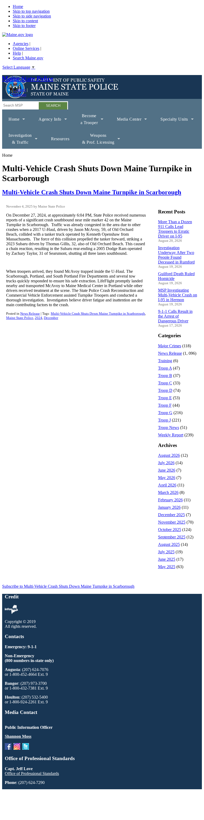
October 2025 (169, 529)
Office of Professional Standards (32, 773)
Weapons (95, 141)
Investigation (17, 141)
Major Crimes (169, 346)
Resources (60, 139)
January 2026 (169, 507)
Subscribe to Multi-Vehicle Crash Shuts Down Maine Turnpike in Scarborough (68, 586)
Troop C (165, 383)
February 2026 (170, 500)
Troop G (165, 412)
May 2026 (166, 477)
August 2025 (169, 544)
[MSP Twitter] (25, 748)
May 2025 (166, 566)
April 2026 (167, 485)
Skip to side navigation (32, 16)
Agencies (20, 43)
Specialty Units (171, 123)
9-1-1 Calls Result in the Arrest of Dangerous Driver (175, 316)
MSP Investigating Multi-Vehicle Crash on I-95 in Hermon (177, 295)
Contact (19, 89)
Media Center (125, 123)
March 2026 (168, 492)
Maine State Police (27, 78)
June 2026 (166, 470)
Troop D (165, 390)
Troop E (165, 398)
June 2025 (166, 559)
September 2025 (171, 537)
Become (86, 121)
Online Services (26, 48)
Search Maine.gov (28, 58)
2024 (38, 318)
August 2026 (169, 455)
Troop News (168, 427)
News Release (30, 313)
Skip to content (25, 21)
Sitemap (19, 94)
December (51, 318)
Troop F (165, 405)
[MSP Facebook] (8, 748)
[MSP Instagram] (17, 748)
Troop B (165, 375)
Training (165, 360)
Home (18, 6)
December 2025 (171, 514)
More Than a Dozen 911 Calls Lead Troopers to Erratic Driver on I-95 (175, 229)
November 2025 (171, 522)
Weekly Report (170, 435)
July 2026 (166, 463)
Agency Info (46, 123)
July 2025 (166, 552)
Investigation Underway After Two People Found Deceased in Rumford (176, 254)
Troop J (164, 420)
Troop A (165, 368)
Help (17, 53)
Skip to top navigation (31, 11)
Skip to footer (24, 25)
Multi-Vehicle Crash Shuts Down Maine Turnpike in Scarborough (91, 192)
